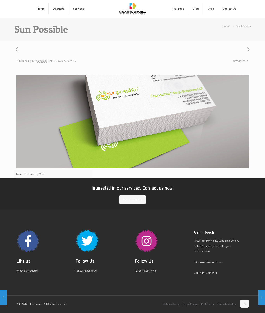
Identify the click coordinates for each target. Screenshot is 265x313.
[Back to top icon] (244, 304)
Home (226, 26)
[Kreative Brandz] (132, 8)
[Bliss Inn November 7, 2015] (3, 297)
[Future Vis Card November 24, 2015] (261, 297)
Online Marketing (227, 304)
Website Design (171, 304)
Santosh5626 (42, 60)
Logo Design (191, 304)
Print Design (208, 304)
